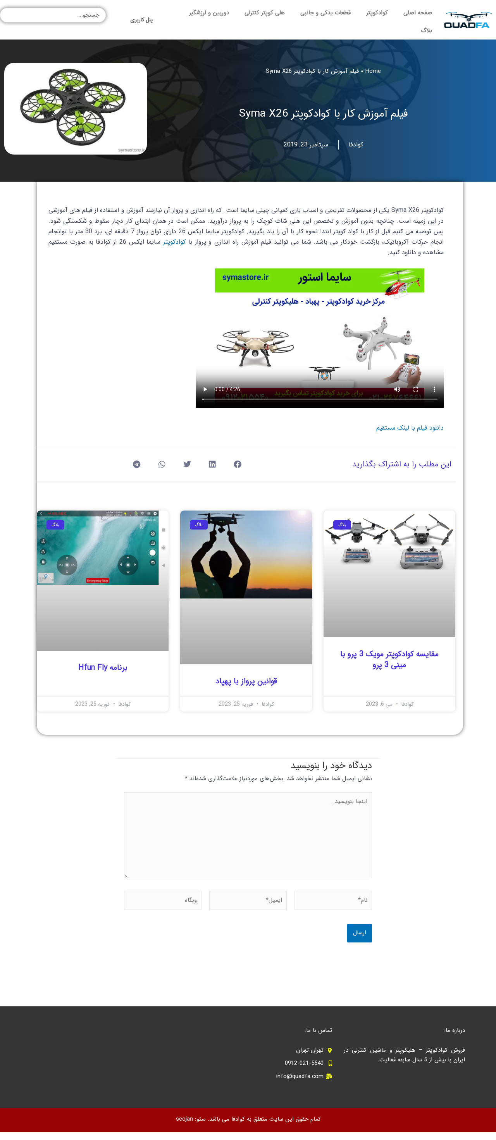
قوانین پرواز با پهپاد (246, 681)
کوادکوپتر (377, 12)
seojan (184, 1119)
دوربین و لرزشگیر (209, 12)
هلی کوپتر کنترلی (265, 12)
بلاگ (426, 30)
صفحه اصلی (417, 12)
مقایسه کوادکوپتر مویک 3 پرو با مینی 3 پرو (389, 659)
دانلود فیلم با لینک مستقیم (410, 428)
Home (373, 71)
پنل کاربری (141, 19)
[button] (237, 464)
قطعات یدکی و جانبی (325, 12)
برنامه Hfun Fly (102, 668)
